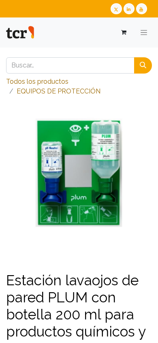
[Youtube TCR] (141, 8)
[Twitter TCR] (116, 8)
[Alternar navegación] (144, 32)
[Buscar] (143, 65)
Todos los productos (37, 81)
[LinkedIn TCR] (129, 8)
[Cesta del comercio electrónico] (123, 32)
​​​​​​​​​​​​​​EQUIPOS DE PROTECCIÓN (58, 91)
